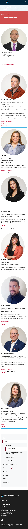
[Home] (10, 495)
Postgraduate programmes (10, 464)
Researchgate (4, 125)
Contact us (6, 482)
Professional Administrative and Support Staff (14, 453)
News (4, 478)
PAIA (13, 525)
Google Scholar (5, 321)
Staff (5, 441)
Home (4, 438)
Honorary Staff (10, 457)
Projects (5, 475)
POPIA (10, 525)
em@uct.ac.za (4, 501)
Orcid (2, 123)
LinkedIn (3, 226)
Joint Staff (9, 460)
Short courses (7, 468)
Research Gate (6, 66)
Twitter (2, 519)
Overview (8, 445)
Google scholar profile (8, 64)
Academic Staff (11, 448)
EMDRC (5, 471)
